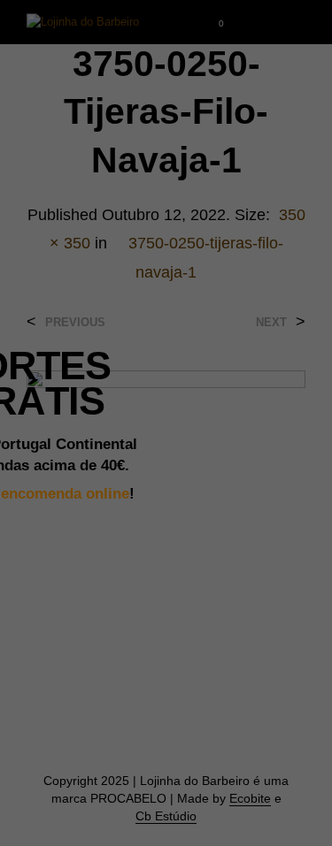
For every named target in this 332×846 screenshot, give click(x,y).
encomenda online (65, 493)
